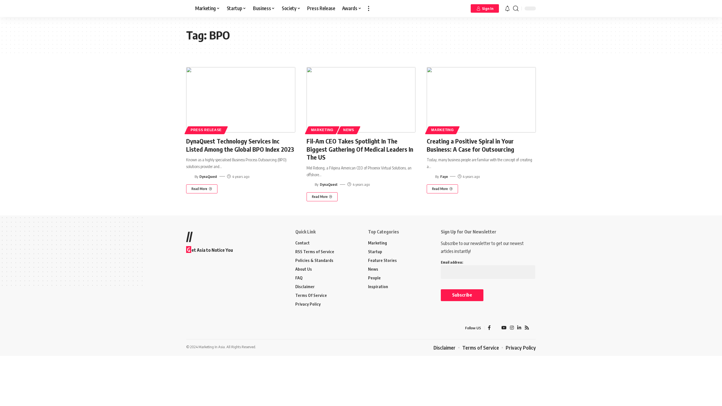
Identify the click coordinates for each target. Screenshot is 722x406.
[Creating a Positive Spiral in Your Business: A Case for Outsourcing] (481, 100)
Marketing (322, 130)
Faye (444, 176)
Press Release (206, 130)
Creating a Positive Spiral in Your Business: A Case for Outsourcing (470, 145)
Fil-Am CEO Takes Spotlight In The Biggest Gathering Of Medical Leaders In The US (360, 149)
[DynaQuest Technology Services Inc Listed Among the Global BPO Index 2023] (240, 100)
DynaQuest (208, 176)
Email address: (452, 262)
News (348, 130)
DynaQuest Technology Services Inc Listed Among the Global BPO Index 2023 (240, 145)
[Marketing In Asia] (198, 328)
